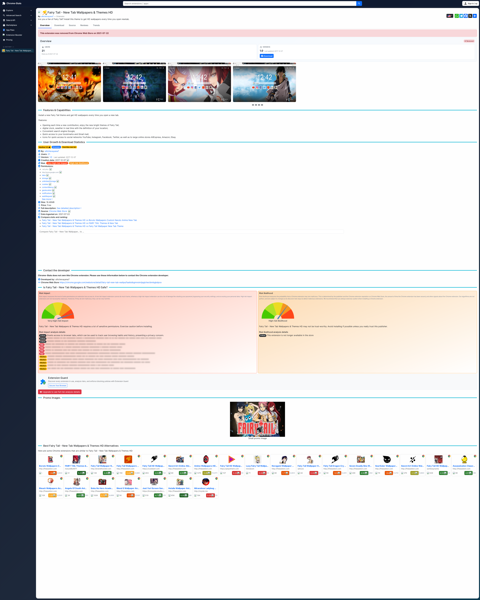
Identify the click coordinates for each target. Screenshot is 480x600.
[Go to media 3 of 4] (259, 104)
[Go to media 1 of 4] (253, 104)
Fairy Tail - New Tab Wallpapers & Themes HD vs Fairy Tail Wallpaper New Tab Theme (82, 226)
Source (72, 25)
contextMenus (48, 187)
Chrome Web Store (58, 211)
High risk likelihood (79, 163)
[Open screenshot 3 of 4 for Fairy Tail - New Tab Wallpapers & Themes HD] (199, 82)
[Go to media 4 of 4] (262, 104)
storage (45, 178)
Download (59, 25)
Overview (45, 25)
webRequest (47, 196)
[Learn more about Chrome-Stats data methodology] (69, 211)
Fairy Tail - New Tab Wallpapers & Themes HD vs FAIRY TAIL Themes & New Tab (80, 223)
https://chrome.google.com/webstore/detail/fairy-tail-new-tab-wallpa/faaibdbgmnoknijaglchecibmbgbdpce (111, 282)
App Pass (10, 30)
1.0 (51, 157)
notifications (47, 193)
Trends (96, 25)
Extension (60, 16)
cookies (45, 184)
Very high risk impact (57, 163)
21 (49, 154)
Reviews (84, 25)
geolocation (47, 190)
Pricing (9, 40)
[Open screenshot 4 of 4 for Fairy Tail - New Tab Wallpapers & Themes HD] (264, 82)
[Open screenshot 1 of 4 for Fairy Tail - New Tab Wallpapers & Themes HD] (69, 82)
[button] (470, 3)
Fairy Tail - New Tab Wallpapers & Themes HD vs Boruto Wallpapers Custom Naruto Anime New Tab (89, 220)
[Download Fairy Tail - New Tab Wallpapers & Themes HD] (366, 51)
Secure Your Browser (57, 385)
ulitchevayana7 (47, 16)
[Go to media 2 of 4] (256, 104)
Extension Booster (14, 35)
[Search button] (359, 3)
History (9, 47)
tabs (44, 175)
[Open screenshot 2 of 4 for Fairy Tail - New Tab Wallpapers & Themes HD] (134, 82)
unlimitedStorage (49, 181)
